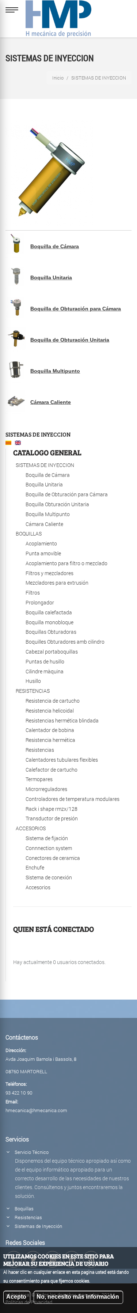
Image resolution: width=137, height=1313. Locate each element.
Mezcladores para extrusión (57, 582)
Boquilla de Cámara (54, 246)
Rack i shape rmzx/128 (51, 808)
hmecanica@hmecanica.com (36, 1110)
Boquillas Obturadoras (51, 631)
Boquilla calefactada (49, 612)
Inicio (58, 77)
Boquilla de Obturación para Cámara (75, 309)
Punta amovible (43, 553)
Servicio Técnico (32, 1152)
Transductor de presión (52, 818)
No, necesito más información (78, 1297)
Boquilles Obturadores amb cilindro (65, 641)
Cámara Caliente (50, 402)
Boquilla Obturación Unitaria (57, 504)
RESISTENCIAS (33, 690)
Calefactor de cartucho (51, 769)
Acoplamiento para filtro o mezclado (66, 563)
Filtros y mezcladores (49, 573)
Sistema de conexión (49, 877)
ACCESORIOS (31, 828)
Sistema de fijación (47, 838)
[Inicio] (58, 16)
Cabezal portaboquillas (52, 651)
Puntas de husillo (45, 661)
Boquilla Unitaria (51, 277)
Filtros (33, 592)
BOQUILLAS (29, 533)
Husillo (33, 680)
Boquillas (24, 1208)
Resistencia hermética (50, 739)
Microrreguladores (46, 789)
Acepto (16, 1297)
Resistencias (40, 749)
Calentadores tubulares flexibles (62, 759)
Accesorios (38, 887)
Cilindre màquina (45, 671)
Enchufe (35, 867)
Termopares (39, 779)
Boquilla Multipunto (55, 371)
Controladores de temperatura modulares (72, 798)
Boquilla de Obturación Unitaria (69, 340)
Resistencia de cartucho (53, 700)
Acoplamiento (41, 543)
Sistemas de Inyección (38, 1226)
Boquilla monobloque (49, 622)
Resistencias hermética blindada (62, 720)
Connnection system (49, 848)
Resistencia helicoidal (50, 710)
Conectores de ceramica (53, 857)
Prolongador (40, 602)
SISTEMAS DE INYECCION (38, 434)
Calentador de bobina (50, 730)
